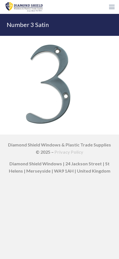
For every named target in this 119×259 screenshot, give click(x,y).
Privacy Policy (69, 152)
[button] (111, 7)
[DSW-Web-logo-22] (24, 7)
